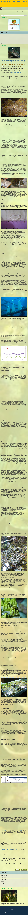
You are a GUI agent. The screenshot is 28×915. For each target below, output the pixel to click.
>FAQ (2, 883)
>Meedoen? (3, 881)
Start (1, 11)
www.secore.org (4, 830)
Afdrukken (19, 66)
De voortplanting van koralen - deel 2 (13, 64)
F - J (2, 36)
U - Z (2, 43)
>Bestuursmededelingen (6, 885)
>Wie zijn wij (3, 877)
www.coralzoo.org (18, 830)
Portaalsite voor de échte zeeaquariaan (14, 1)
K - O (2, 39)
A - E (2, 34)
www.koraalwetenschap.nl (6, 849)
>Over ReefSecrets (5, 875)
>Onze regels (4, 879)
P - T (2, 41)
